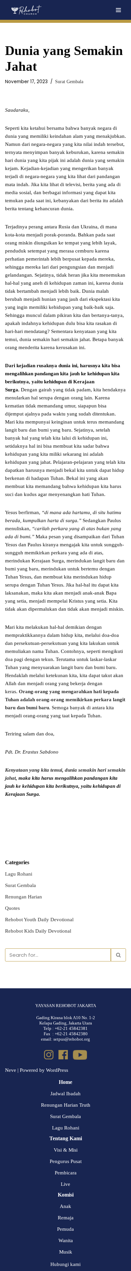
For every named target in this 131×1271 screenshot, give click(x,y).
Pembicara (66, 1172)
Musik (65, 1252)
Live (65, 1184)
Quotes (12, 908)
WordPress (57, 1070)
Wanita (65, 1240)
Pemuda (65, 1229)
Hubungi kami (65, 1264)
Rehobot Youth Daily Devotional (39, 919)
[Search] (118, 954)
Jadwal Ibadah (65, 1093)
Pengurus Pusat (66, 1161)
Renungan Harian (23, 896)
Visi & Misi (66, 1150)
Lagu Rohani (18, 874)
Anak (65, 1206)
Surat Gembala (69, 81)
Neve (10, 1070)
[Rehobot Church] (26, 10)
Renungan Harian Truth (65, 1105)
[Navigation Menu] (118, 10)
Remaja (66, 1217)
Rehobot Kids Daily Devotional (38, 931)
